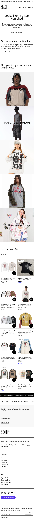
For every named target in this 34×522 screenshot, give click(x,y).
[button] (25, 7)
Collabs (3, 466)
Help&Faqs (4, 484)
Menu (20, 7)
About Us (4, 460)
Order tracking (5, 480)
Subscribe (4, 422)
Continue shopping (16, 32)
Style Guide (5, 478)
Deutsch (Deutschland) (20, 401)
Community (4, 464)
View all (3, 254)
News (3, 458)
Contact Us (4, 462)
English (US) (5, 401)
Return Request (6, 482)
